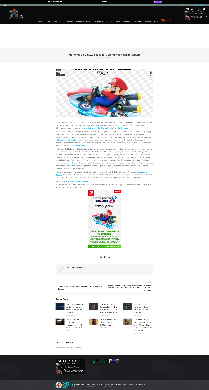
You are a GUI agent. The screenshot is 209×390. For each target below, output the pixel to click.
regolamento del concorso (78, 181)
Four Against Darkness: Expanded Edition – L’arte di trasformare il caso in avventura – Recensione (109, 308)
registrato (64, 347)
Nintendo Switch (61, 74)
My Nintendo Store (76, 163)
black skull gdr (167, 20)
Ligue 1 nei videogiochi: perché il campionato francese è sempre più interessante (74, 308)
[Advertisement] (104, 36)
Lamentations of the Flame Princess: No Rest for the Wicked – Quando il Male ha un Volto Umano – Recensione (142, 325)
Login (190, 5)
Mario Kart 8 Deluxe (120, 128)
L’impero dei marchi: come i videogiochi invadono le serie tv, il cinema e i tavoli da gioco (75, 324)
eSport (58, 70)
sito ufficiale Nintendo (78, 145)
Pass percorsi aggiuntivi (67, 140)
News (58, 72)
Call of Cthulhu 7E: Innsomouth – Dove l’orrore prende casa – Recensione (141, 308)
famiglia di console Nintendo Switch (98, 128)
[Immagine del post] (60, 306)
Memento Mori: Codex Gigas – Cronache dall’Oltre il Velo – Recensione (108, 324)
